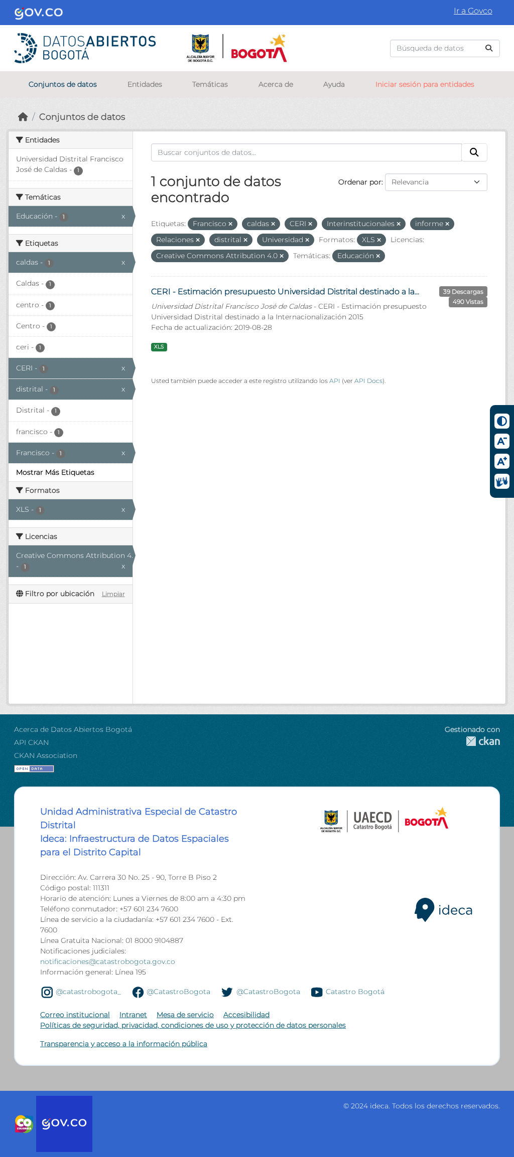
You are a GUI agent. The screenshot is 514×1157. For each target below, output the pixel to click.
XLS (159, 346)
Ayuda (334, 84)
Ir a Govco (473, 11)
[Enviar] (489, 48)
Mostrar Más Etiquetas (55, 472)
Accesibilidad (246, 1014)
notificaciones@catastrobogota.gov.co (107, 961)
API (334, 380)
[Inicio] (23, 116)
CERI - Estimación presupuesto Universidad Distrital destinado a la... (285, 291)
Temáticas (210, 84)
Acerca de (276, 84)
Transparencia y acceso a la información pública (123, 1043)
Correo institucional (75, 1014)
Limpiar (113, 594)
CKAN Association (45, 755)
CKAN (472, 741)
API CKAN (31, 742)
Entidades (144, 84)
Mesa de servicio (185, 1014)
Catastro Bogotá (355, 991)
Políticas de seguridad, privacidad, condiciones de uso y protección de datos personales (193, 1025)
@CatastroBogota (178, 991)
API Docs (368, 380)
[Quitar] (230, 224)
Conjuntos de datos (63, 84)
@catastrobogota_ (88, 991)
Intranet (133, 1014)
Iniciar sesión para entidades (424, 84)
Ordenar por (359, 181)
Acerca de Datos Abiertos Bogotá (73, 729)
